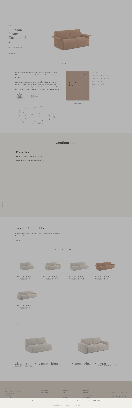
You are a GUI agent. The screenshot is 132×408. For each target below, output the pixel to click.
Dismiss (67, 405)
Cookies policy (96, 400)
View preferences (57, 405)
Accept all (77, 405)
